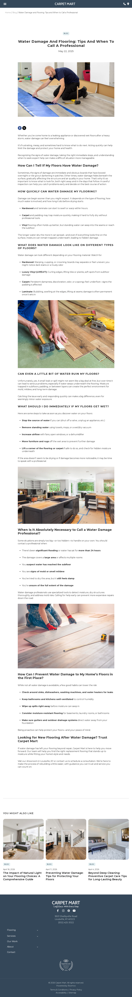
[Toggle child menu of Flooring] (37, 930)
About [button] (10, 946)
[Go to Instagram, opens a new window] (68, 910)
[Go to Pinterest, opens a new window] (63, 910)
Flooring (11, 930)
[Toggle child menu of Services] (37, 936)
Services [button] (11, 936)
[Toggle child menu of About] (37, 947)
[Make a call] (124, 3)
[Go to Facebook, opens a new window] (58, 910)
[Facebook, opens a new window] (20, 128)
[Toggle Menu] (5, 4)
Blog (15, 12)
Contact (11, 952)
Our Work (12, 941)
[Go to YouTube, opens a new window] (74, 910)
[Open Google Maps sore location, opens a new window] (128, 3)
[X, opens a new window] (24, 128)
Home (8, 12)
